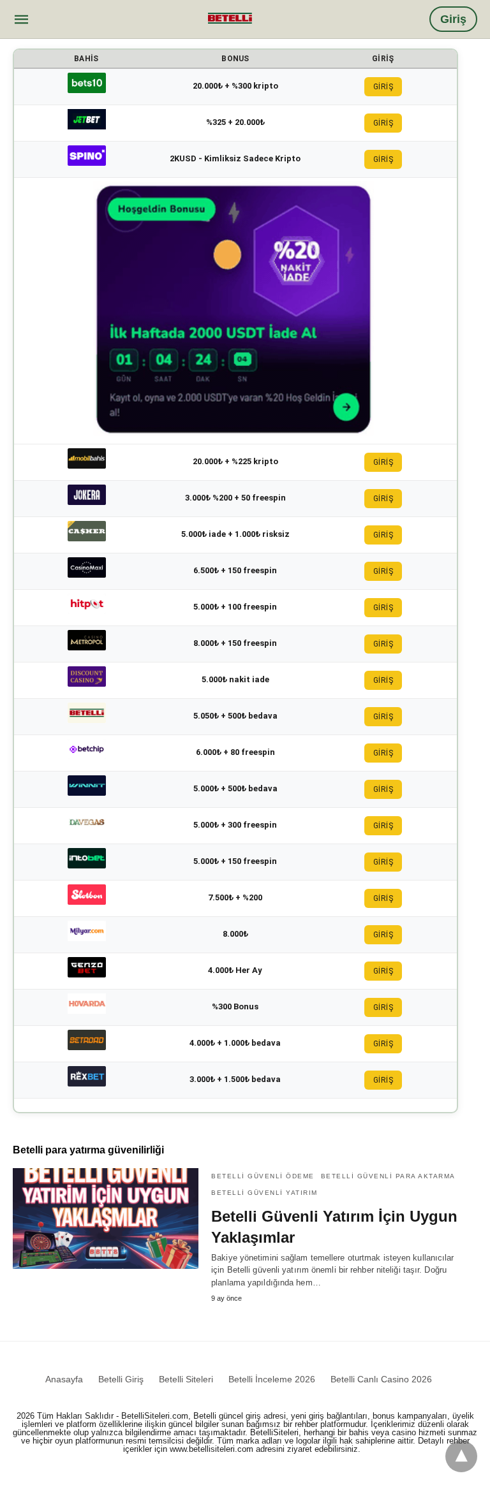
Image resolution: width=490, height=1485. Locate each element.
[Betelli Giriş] (230, 18)
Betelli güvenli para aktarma (388, 1176)
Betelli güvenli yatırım (264, 1192)
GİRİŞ (383, 86)
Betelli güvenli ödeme (263, 1176)
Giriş (453, 19)
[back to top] (461, 1456)
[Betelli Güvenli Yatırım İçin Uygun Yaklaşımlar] (105, 1218)
